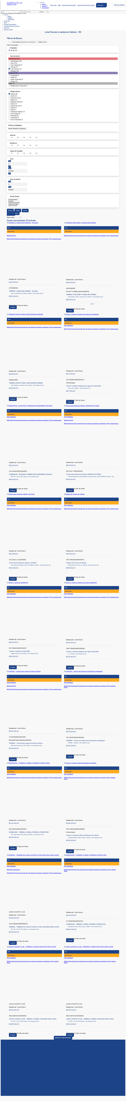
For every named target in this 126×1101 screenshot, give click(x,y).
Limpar (18, 210)
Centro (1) (14, 108)
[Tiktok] (22, 1076)
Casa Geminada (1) (16, 65)
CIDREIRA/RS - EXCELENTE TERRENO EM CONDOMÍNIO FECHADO (30, 474)
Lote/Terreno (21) (16, 69)
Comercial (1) (15, 75)
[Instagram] (22, 1075)
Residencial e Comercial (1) (19, 86)
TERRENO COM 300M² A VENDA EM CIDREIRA (81, 294)
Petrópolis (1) (15, 116)
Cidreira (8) (14, 94)
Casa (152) (14, 63)
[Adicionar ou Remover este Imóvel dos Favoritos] (59, 224)
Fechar (25, 210)
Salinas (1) (14, 100)
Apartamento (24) (16, 61)
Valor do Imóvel (15, 179)
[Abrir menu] (1, 12)
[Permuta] (14, 201)
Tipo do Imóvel (15, 56)
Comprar (12, 307)
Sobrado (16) (15, 71)
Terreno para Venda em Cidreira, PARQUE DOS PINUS (83, 474)
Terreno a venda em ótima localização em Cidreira (82, 835)
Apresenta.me (11, 1098)
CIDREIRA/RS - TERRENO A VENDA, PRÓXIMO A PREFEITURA (86, 924)
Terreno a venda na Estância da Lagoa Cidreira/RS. (82, 651)
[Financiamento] (14, 199)
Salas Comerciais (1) (17, 79)
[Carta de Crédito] (14, 204)
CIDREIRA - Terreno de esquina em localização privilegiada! (85, 740)
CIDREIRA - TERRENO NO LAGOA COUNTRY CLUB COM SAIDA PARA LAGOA (34, 927)
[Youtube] (22, 1073)
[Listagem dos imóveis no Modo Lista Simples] (13, 215)
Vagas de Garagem (16, 151)
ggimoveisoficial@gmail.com (20, 1066)
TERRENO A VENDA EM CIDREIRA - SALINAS (23, 291)
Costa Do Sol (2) (16, 98)
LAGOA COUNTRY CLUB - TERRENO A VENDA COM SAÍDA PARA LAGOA (32, 1019)
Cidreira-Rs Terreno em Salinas (76, 563)
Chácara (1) (14, 67)
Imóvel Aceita (14, 196)
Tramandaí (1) (15, 117)
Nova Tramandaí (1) (17, 119)
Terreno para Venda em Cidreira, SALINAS (23, 563)
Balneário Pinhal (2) (17, 102)
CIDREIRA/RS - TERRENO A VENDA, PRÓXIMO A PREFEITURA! (29, 832)
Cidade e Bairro (15, 91)
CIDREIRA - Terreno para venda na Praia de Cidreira (25, 743)
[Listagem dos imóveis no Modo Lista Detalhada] (11, 215)
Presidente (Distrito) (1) (18, 112)
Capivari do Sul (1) (16, 106)
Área (11, 159)
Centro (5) (14, 96)
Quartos (13, 135)
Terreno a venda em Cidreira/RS (19, 651)
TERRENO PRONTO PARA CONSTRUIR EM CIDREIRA (26, 383)
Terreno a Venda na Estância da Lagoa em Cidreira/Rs (83, 386)
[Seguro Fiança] (14, 206)
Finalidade (13, 48)
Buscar (10, 210)
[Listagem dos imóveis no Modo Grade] (8, 215)
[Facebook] (22, 1072)
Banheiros (13, 143)
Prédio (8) (14, 77)
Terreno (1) (14, 81)
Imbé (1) (13, 110)
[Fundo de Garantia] (14, 202)
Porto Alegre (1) (15, 114)
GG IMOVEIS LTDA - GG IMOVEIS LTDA (14, 3)
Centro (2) (14, 104)
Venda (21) (14, 50)
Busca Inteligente (16, 125)
